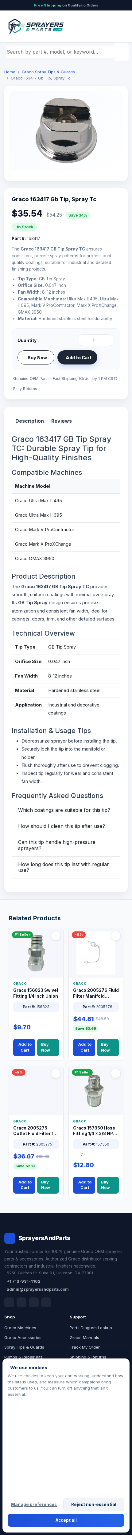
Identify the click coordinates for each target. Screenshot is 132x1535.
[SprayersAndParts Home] (35, 26)
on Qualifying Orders (66, 5)
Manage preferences (34, 1504)
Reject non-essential (93, 1504)
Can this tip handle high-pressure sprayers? (56, 845)
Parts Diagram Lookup (91, 1327)
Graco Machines (20, 1327)
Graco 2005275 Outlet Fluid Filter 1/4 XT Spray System (35, 1131)
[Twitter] (34, 1302)
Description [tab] (29, 421)
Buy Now (37, 357)
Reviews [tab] (61, 421)
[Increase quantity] (108, 340)
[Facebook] (9, 1302)
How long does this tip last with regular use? (63, 867)
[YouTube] (46, 1302)
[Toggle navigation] (116, 26)
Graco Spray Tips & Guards (48, 71)
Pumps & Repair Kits (23, 1356)
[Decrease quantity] (82, 340)
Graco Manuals (84, 1337)
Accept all (66, 1520)
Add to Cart (79, 357)
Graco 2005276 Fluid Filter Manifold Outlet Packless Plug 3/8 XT (96, 993)
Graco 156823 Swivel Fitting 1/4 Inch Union (35, 993)
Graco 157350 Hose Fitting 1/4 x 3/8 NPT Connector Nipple (94, 1131)
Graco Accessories (22, 1337)
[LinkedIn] (21, 1302)
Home (9, 71)
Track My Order (85, 1347)
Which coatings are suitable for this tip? (64, 810)
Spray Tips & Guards (24, 1347)
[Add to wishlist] (107, 357)
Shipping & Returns (88, 1356)
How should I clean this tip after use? (61, 826)
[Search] (122, 52)
